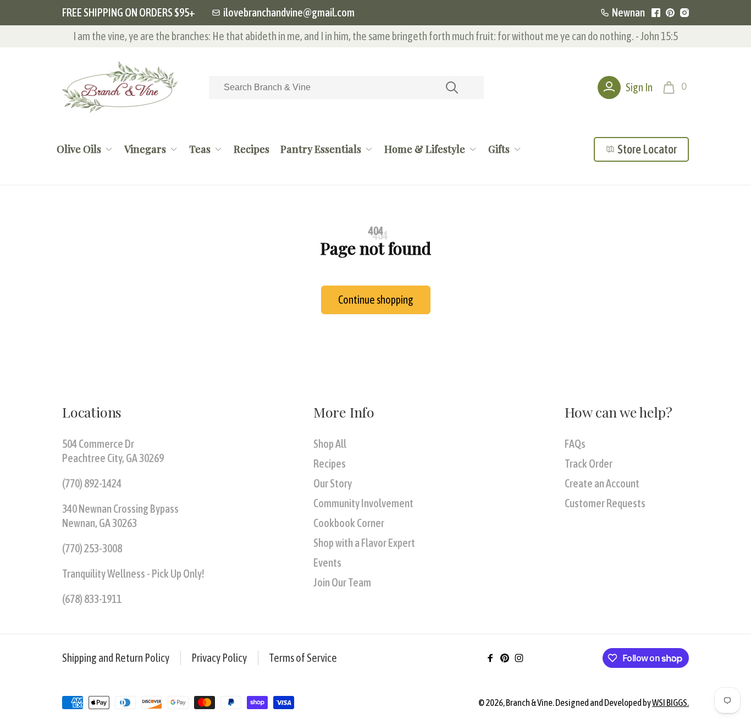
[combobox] (346, 87)
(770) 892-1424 (92, 483)
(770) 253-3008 (92, 548)
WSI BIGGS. (670, 702)
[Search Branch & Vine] (452, 87)
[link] (283, 12)
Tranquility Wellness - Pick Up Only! (133, 573)
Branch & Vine (529, 702)
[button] (676, 87)
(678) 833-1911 (92, 599)
